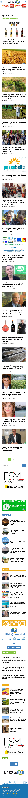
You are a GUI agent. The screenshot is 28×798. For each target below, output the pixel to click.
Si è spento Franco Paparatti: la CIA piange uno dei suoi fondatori (14, 123)
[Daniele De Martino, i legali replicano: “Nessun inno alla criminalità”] (5, 576)
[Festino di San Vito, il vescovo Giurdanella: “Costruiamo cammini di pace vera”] (5, 729)
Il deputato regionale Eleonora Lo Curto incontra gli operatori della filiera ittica (13, 421)
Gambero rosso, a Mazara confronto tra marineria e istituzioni (17, 541)
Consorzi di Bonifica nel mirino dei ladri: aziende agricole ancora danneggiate (13, 394)
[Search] (24, 465)
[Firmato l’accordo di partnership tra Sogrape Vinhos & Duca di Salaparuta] (14, 326)
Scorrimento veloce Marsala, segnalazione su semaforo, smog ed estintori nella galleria (17, 586)
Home (3, 12)
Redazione (4, 46)
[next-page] (17, 459)
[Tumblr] (20, 779)
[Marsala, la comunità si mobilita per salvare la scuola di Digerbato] (5, 710)
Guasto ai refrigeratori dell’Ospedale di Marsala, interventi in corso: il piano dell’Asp (17, 550)
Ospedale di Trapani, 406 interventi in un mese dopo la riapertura (18, 532)
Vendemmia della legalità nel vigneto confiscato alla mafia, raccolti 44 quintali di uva (17, 701)
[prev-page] (3, 459)
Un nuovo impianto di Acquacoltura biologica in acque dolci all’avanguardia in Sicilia (13, 366)
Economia (16, 18)
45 (13, 459)
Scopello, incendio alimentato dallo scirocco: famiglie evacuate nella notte (17, 522)
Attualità (7, 12)
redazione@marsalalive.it (11, 793)
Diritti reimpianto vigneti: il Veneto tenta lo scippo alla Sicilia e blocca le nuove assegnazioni (14, 96)
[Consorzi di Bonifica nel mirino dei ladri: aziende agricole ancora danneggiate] (14, 381)
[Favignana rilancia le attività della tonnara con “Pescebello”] (14, 164)
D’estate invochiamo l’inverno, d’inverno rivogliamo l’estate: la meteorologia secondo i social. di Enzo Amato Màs (14, 660)
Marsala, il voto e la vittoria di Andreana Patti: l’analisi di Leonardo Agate (18, 613)
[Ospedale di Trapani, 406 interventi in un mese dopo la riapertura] (5, 531)
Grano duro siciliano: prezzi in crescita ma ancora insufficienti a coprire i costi (13, 69)
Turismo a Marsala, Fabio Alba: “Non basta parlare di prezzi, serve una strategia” (17, 604)
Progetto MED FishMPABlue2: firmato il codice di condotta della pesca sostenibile (13, 202)
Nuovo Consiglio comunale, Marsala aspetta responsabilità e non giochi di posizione (13, 677)
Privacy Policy (6, 787)
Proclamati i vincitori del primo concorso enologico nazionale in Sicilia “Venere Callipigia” (13, 41)
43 (6, 459)
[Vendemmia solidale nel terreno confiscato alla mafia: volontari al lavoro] (5, 559)
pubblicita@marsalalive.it (18, 795)
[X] (24, 779)
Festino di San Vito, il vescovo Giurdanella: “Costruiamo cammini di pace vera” (17, 729)
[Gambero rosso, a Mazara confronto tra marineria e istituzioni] (5, 541)
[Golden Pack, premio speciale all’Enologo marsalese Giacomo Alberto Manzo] (14, 436)
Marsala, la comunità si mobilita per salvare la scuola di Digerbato (16, 711)
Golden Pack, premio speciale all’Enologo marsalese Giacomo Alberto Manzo (12, 449)
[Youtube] (16, 764)
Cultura (10, 18)
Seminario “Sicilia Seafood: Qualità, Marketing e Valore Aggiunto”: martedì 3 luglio (14, 257)
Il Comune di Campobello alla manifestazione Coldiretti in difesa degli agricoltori (14, 149)
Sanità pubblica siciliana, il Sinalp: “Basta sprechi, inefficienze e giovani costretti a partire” (17, 595)
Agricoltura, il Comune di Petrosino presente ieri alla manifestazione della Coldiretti (14, 230)
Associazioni (4, 18)
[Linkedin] (11, 779)
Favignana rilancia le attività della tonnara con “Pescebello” (14, 176)
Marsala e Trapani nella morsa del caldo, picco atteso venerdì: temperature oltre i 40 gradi (16, 692)
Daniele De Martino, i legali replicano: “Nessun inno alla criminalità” (18, 577)
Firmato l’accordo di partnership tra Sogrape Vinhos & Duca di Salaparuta (13, 339)
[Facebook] (12, 764)
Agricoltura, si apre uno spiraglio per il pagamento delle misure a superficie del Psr (13, 284)
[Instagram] (7, 779)
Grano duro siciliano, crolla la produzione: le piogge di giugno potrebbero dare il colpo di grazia (13, 312)
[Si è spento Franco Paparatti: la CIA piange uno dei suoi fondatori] (14, 111)
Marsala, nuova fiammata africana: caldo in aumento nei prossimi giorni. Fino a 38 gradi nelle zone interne (18, 720)
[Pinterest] (16, 779)
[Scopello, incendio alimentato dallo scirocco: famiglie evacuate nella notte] (5, 522)
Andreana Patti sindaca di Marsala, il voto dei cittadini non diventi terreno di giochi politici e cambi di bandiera (14, 668)
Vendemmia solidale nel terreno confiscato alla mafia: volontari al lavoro (17, 560)
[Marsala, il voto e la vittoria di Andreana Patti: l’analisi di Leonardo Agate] (5, 613)
